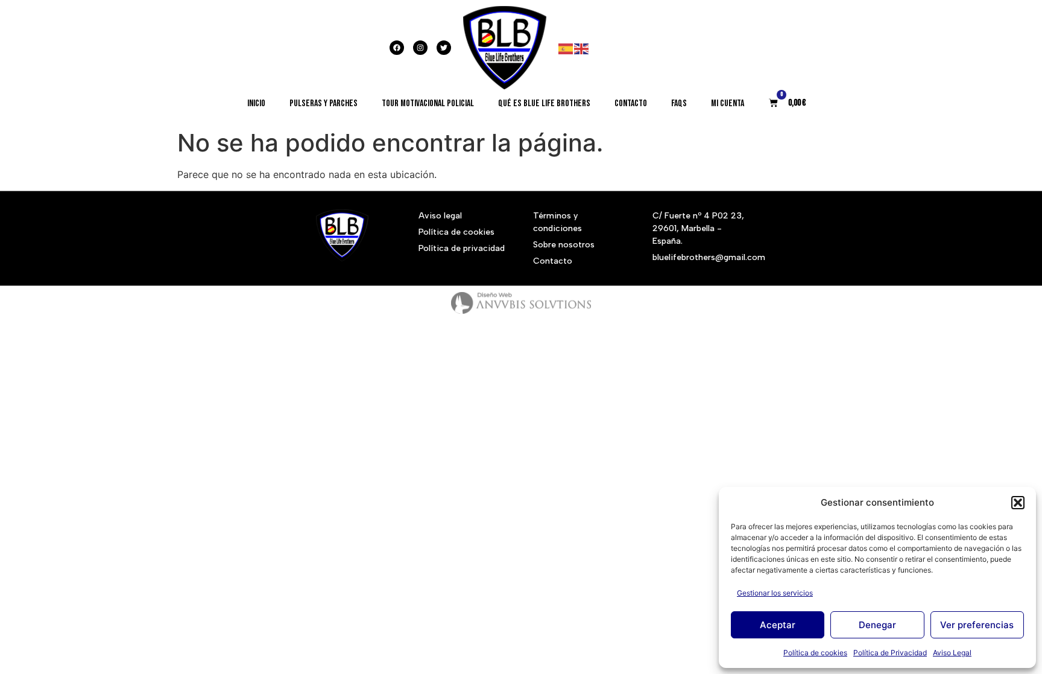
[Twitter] (444, 47)
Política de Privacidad (890, 652)
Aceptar (777, 625)
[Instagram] (420, 47)
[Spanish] (566, 48)
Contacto (630, 103)
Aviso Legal (952, 652)
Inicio (256, 103)
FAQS (679, 103)
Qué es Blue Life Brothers (544, 103)
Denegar (877, 625)
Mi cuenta (727, 103)
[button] (1018, 503)
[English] (582, 48)
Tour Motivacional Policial (428, 103)
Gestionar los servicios (775, 592)
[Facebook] (397, 47)
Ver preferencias (977, 625)
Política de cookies (815, 652)
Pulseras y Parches (323, 103)
